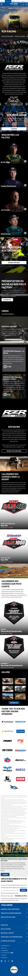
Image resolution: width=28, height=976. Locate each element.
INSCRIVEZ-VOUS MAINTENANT (14, 451)
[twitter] (8, 961)
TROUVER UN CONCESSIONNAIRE (11, 913)
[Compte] (23, 4)
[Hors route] (14, 4)
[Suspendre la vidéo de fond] (25, 341)
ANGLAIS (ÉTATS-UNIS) (8, 917)
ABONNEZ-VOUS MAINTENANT (10, 909)
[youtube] (12, 961)
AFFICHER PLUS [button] (14, 703)
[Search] (21, 4)
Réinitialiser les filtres (21, 895)
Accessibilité (4, 957)
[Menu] (1, 4)
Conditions (3, 955)
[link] (14, 925)
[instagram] (5, 961)
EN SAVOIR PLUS (7, 300)
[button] (7, 681)
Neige (13, 1)
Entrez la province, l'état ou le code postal (14, 887)
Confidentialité (4, 950)
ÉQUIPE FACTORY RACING (7, 36)
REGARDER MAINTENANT (14, 262)
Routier (18, 1)
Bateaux (23, 1)
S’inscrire (5, 874)
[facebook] (1, 961)
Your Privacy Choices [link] (6, 952)
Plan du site (3, 948)
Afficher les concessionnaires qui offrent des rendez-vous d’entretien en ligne (14, 899)
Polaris (2, 1)
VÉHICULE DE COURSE (20, 36)
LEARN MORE (14, 129)
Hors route (8, 1)
